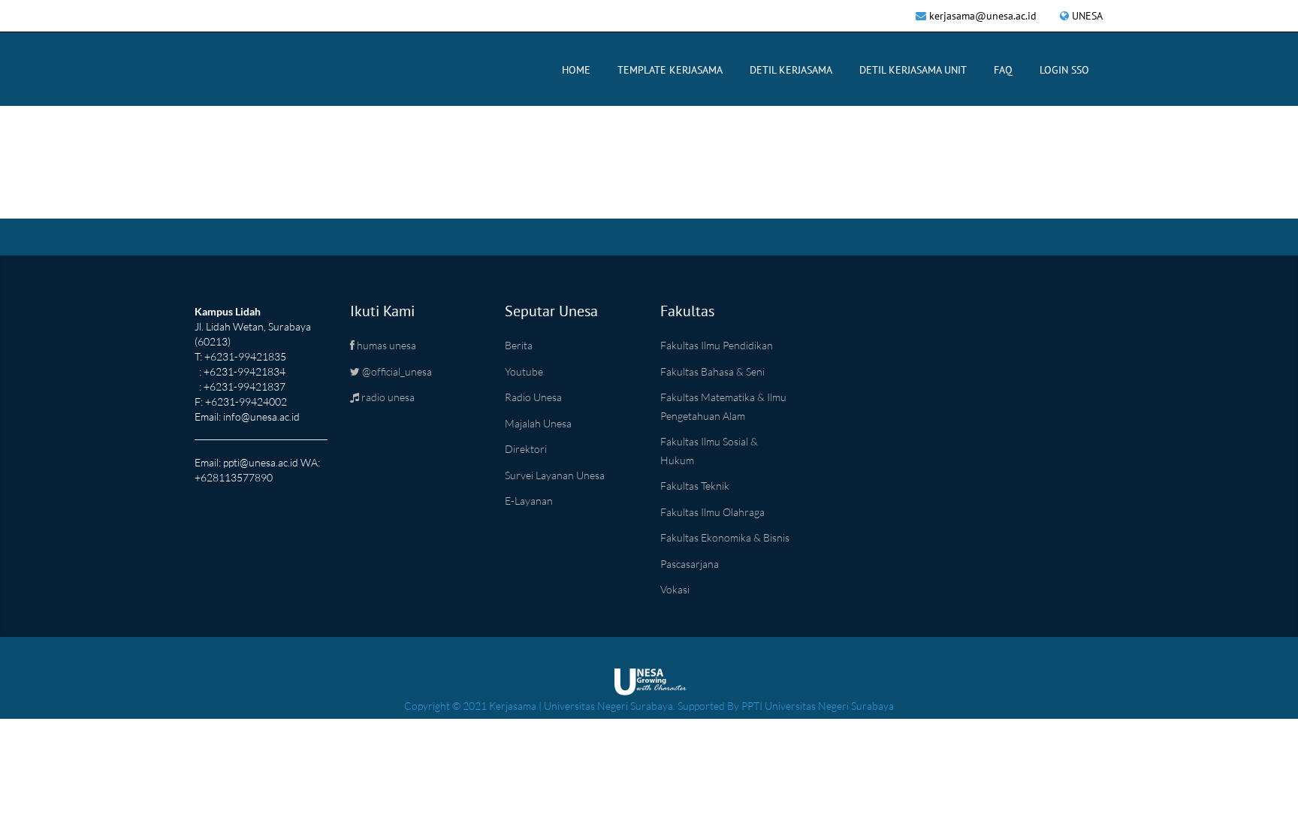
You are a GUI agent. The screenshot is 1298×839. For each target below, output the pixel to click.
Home (576, 70)
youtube (524, 371)
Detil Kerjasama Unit (913, 70)
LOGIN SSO (1064, 70)
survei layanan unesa (555, 475)
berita (519, 345)
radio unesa (387, 397)
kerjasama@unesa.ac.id (983, 16)
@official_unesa (396, 371)
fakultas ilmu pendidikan (716, 345)
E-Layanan (529, 500)
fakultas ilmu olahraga (712, 512)
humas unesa (385, 345)
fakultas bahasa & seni (712, 371)
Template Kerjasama (670, 70)
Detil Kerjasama (791, 70)
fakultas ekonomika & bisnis (724, 537)
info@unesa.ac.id (261, 416)
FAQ (1003, 70)
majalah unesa (538, 423)
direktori (526, 448)
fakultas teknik (694, 485)
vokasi (675, 589)
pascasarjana (689, 563)
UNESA (1087, 16)
